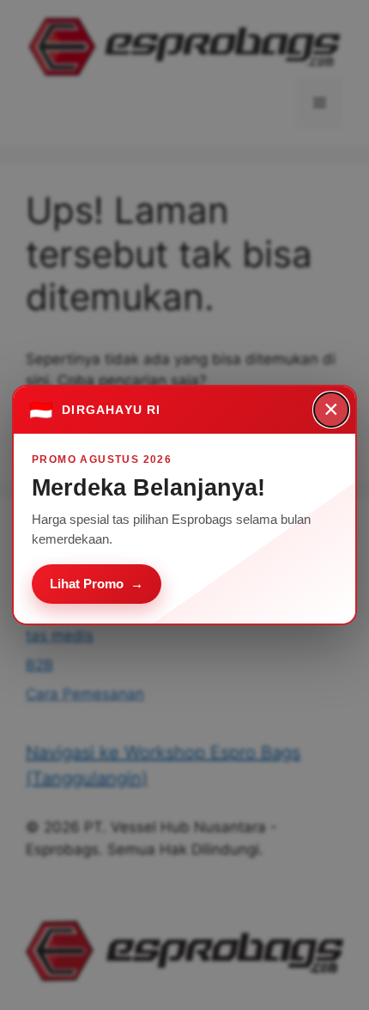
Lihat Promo (96, 583)
